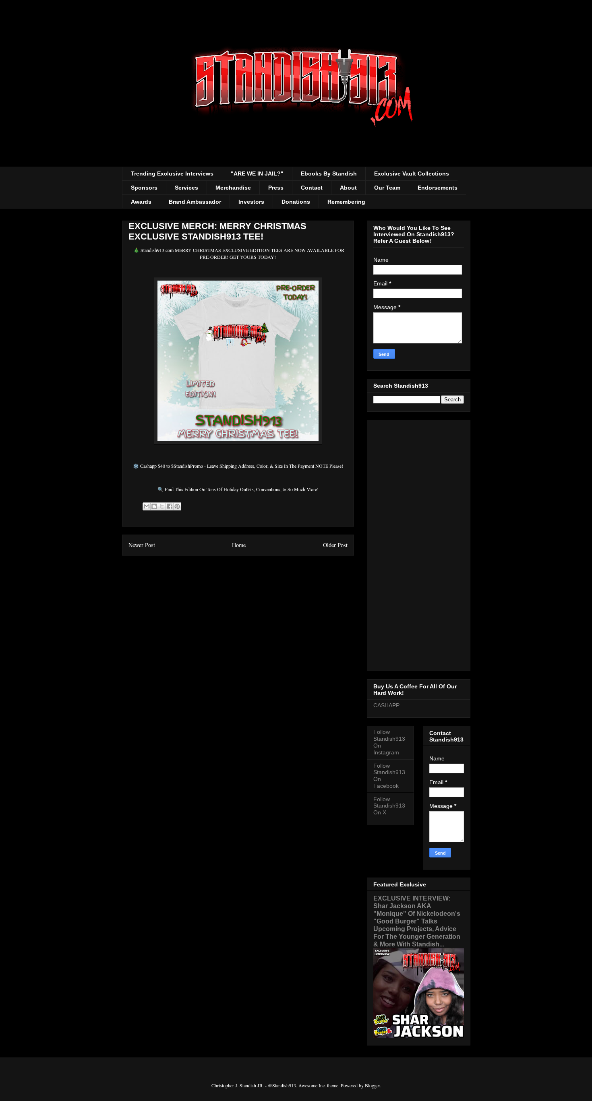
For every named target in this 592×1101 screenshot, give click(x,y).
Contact (312, 187)
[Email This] (147, 506)
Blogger (372, 1085)
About (348, 187)
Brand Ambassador (195, 201)
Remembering (346, 201)
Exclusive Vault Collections (411, 173)
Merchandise (233, 187)
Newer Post (141, 545)
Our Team (387, 187)
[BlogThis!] (154, 506)
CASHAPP (386, 705)
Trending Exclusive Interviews (172, 173)
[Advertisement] (418, 544)
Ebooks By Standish (329, 173)
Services (186, 187)
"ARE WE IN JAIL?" (257, 173)
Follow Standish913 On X (389, 806)
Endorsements (437, 187)
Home (239, 545)
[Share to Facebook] (170, 506)
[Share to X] (162, 506)
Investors (251, 201)
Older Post (335, 545)
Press (276, 187)
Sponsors (144, 187)
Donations (296, 201)
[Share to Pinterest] (177, 506)
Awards (141, 201)
